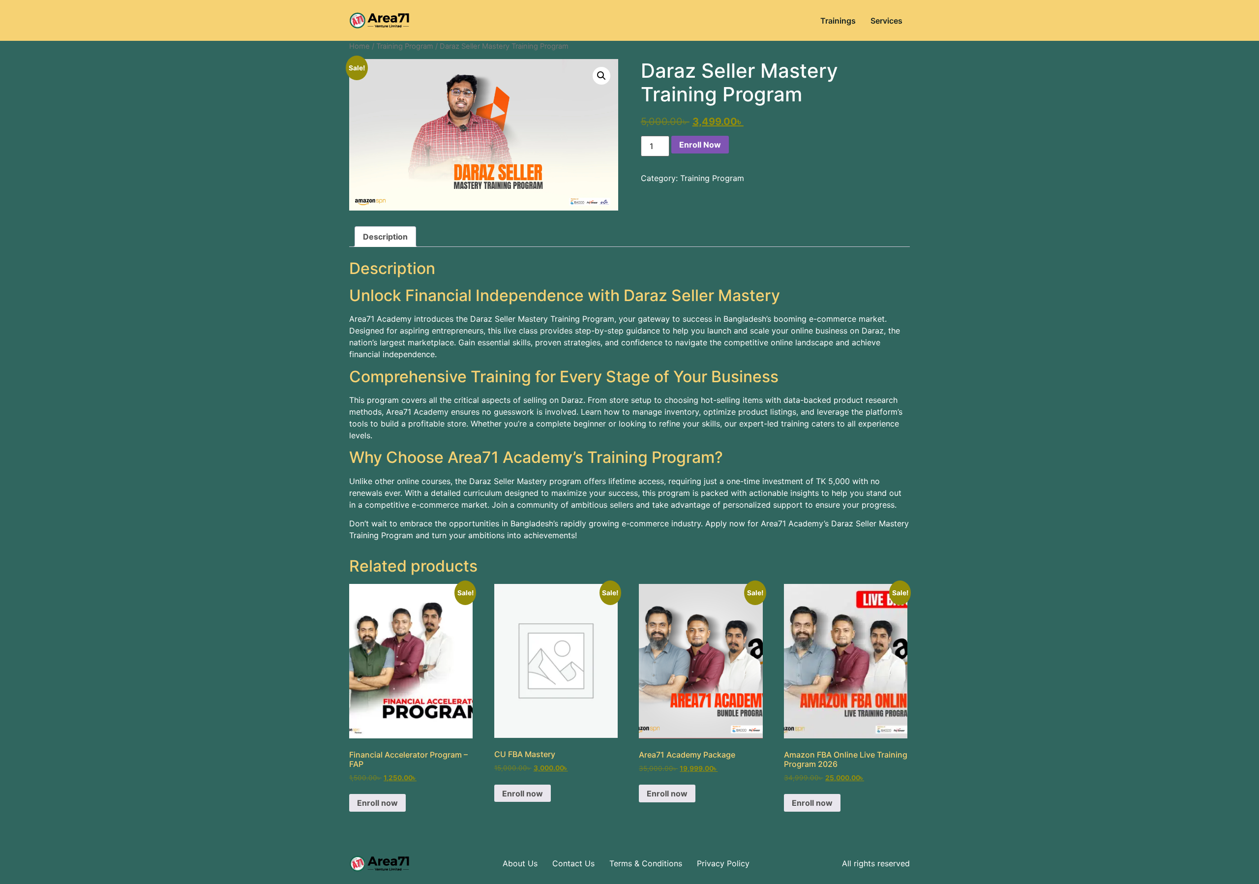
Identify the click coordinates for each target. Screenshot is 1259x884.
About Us (520, 863)
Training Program (404, 46)
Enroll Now (700, 145)
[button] (601, 76)
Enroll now (377, 803)
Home (359, 46)
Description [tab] (385, 237)
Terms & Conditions (645, 863)
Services (886, 21)
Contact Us (573, 863)
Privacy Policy (723, 863)
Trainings (838, 21)
